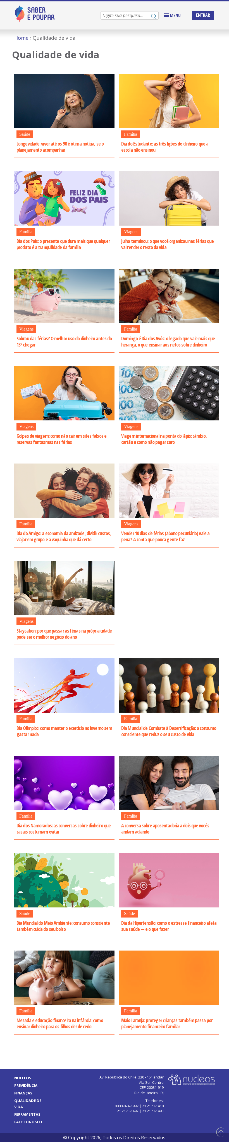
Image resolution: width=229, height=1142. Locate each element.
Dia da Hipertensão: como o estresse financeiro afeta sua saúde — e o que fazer (168, 926)
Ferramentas (27, 1114)
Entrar (203, 15)
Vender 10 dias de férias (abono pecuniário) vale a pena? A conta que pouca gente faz (165, 536)
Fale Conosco (28, 1121)
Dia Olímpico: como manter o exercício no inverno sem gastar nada (64, 731)
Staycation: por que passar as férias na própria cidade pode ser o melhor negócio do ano (64, 634)
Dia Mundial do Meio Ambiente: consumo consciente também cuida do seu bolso (63, 926)
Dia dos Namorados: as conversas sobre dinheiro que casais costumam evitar (63, 828)
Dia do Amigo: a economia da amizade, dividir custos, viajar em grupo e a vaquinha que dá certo (63, 536)
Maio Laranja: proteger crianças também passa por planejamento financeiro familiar (167, 1023)
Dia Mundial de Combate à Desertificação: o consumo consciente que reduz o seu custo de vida (168, 731)
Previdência (25, 1085)
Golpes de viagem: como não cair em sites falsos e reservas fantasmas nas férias (61, 439)
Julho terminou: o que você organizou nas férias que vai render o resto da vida (167, 244)
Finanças (23, 1093)
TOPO (218, 1131)
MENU (175, 15)
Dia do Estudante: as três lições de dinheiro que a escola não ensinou (164, 147)
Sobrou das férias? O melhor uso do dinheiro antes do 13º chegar (64, 341)
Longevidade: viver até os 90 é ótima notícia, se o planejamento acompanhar (60, 147)
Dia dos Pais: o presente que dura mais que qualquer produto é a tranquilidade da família (63, 244)
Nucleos (22, 1077)
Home (21, 37)
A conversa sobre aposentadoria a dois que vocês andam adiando (165, 828)
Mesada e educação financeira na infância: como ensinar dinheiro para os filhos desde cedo (59, 1023)
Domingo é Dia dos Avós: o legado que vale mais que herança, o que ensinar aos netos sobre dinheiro (168, 341)
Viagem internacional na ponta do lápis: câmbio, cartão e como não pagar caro (164, 439)
